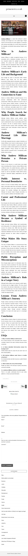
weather (3, 535)
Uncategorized (4, 532)
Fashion (3, 496)
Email (2, 426)
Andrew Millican (5, 38)
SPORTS (3, 523)
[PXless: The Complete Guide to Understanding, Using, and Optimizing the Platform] (24, 386)
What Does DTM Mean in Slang (8, 541)
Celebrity (6, 22)
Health (2, 505)
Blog (2, 475)
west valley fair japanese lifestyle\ (8, 538)
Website (3, 432)
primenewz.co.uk (14, 8)
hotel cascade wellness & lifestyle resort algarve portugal (13, 511)
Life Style (14, 1)
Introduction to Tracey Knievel (14, 403)
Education (3, 490)
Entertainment (4, 493)
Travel (2, 529)
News (2, 520)
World (22, 1)
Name (3, 419)
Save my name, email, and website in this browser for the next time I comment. (13, 441)
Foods (2, 499)
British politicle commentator (7, 478)
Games (3, 502)
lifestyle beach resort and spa (7, 517)
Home (4, 1)
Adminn (16, 32)
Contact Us (14, 3)
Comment (3, 444)
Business (9, 1)
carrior (2, 484)
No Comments (14, 381)
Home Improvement (5, 508)
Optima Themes (18, 553)
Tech (19, 1)
